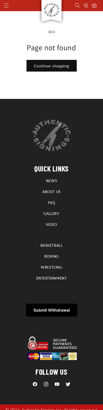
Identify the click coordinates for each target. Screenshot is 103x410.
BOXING (51, 256)
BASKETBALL (51, 245)
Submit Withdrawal (52, 310)
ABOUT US (51, 192)
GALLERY (51, 213)
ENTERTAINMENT (51, 278)
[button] (77, 5)
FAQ (51, 203)
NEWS (51, 181)
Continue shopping (51, 66)
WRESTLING (51, 267)
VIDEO (51, 224)
